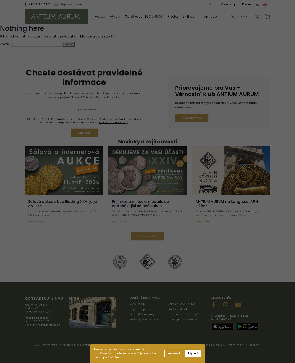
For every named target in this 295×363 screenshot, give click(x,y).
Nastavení (173, 353)
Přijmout (193, 353)
